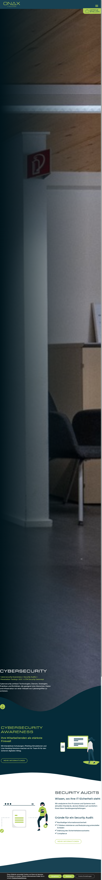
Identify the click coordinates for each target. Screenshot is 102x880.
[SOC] (21, 679)
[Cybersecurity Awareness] (11, 677)
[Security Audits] (30, 677)
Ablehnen (69, 876)
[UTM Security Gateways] (34, 679)
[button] (97, 6)
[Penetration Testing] (9, 679)
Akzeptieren (55, 876)
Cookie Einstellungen (85, 876)
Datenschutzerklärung (19, 878)
